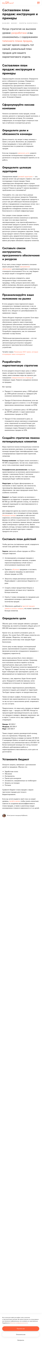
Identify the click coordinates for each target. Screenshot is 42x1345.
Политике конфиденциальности (19, 1323)
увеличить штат (23, 153)
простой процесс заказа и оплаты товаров (20, 607)
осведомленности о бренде (21, 378)
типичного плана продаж (17, 41)
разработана (19, 33)
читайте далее (14, 801)
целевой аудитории (25, 176)
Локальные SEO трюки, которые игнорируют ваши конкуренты (20, 353)
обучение (15, 569)
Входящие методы (9, 515)
